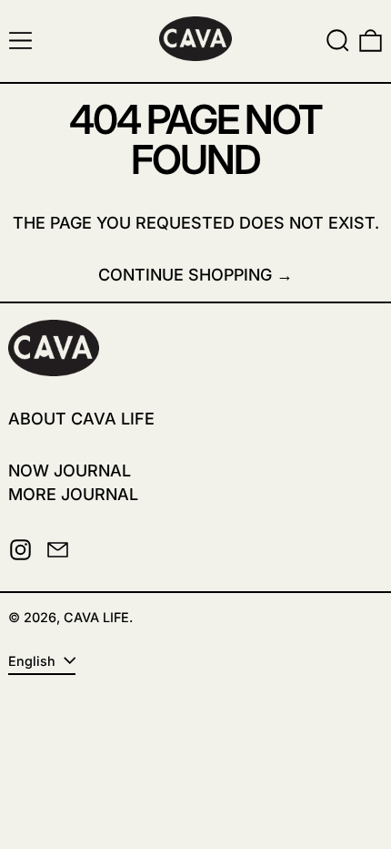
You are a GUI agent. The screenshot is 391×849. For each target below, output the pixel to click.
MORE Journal (73, 494)
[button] (338, 40)
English (33, 661)
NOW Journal (69, 470)
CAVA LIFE (96, 617)
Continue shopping (185, 274)
